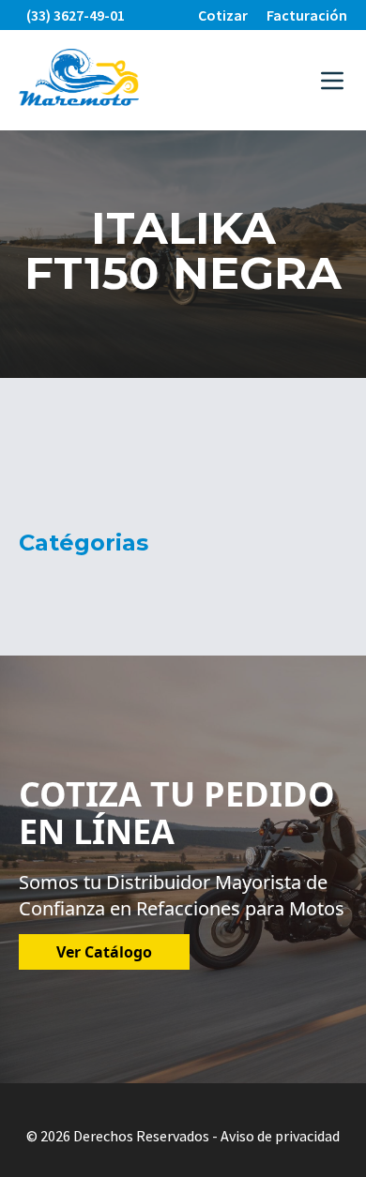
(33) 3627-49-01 (75, 15)
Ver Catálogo (104, 952)
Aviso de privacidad (280, 1135)
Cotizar (223, 15)
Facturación (307, 15)
